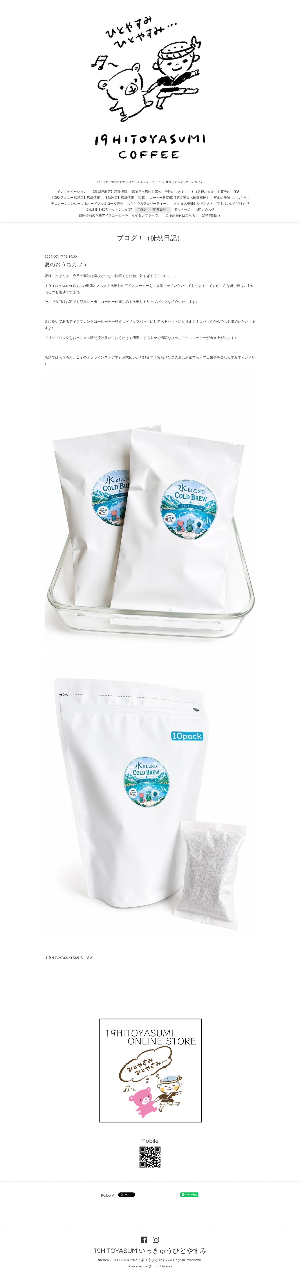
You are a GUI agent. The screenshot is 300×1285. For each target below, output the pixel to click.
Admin (167, 1266)
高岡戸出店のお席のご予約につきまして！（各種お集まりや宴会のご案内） (188, 191)
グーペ (153, 1266)
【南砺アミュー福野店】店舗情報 (75, 197)
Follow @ (108, 1195)
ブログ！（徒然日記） (153, 209)
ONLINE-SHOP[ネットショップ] (109, 209)
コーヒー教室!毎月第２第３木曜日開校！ (179, 197)
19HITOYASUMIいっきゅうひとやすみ (150, 1250)
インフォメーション (72, 191)
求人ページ (182, 209)
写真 (141, 197)
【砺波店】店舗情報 (119, 197)
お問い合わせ (205, 209)
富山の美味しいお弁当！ (232, 197)
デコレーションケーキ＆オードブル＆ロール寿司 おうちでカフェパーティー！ (110, 203)
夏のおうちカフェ (66, 264)
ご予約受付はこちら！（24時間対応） (194, 215)
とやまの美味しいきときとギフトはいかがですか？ (212, 203)
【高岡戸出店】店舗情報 (109, 191)
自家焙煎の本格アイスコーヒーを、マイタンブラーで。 (120, 215)
